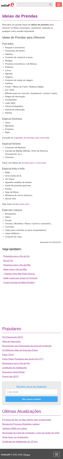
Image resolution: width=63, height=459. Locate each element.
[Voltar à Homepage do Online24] (7, 4)
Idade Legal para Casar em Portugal (20, 278)
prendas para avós (20, 204)
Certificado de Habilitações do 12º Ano (20, 441)
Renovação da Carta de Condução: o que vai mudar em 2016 (30, 433)
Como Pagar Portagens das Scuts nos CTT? (23, 359)
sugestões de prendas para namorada (31, 138)
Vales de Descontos (11, 341)
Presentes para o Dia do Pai (16, 256)
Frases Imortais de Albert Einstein (19, 282)
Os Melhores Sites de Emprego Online (20, 350)
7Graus (26, 454)
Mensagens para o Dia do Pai (16, 363)
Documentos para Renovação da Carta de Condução (27, 346)
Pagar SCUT (8, 354)
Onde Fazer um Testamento (15, 437)
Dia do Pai (8, 260)
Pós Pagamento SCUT (12, 337)
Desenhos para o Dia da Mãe (17, 265)
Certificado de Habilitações (14, 367)
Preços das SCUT (10, 376)
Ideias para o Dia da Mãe (15, 269)
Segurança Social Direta (13, 372)
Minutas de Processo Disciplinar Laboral (20, 424)
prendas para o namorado (34, 163)
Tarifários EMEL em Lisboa (14, 428)
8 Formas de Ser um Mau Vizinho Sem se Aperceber (26, 419)
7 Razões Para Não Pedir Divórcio (19, 273)
